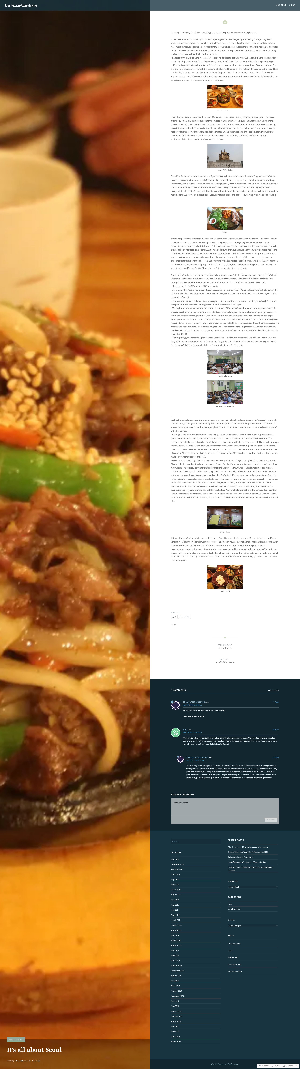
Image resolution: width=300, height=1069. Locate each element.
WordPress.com (235, 971)
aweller (19, 1061)
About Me (281, 5)
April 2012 (175, 1036)
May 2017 (175, 910)
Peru (230, 904)
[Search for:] (196, 841)
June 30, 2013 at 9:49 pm (192, 732)
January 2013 (176, 1011)
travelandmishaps (21, 5)
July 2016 (175, 935)
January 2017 (176, 925)
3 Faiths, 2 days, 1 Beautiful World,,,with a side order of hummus (250, 868)
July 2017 (175, 900)
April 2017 (175, 915)
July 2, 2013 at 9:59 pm (195, 760)
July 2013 (175, 1001)
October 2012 (176, 1016)
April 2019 (175, 874)
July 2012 (175, 1026)
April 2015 (175, 960)
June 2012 (175, 1031)
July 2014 (175, 981)
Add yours (273, 690)
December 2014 (177, 970)
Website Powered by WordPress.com (225, 1064)
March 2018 (176, 889)
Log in (230, 950)
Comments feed (234, 964)
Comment (271, 820)
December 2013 (177, 996)
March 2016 (176, 940)
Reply (277, 702)
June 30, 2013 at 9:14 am (192, 705)
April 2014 (175, 986)
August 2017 (176, 895)
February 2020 (177, 869)
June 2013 (175, 1006)
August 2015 (176, 945)
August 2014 (176, 976)
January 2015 (176, 965)
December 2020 (177, 864)
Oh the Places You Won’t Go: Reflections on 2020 (248, 852)
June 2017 (175, 905)
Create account (234, 943)
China (292, 5)
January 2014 (176, 991)
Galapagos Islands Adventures (240, 857)
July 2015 (175, 950)
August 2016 (176, 930)
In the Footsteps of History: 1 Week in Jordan (247, 862)
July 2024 (175, 859)
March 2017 (176, 920)
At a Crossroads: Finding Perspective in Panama (248, 847)
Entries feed (233, 957)
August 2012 (176, 1021)
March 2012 (176, 1041)
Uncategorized (16, 1039)
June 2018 (175, 884)
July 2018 (175, 879)
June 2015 (175, 955)
